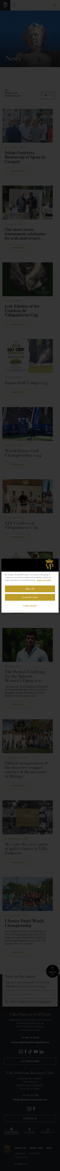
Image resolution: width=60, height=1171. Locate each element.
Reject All (30, 589)
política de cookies (44, 580)
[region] (29, 585)
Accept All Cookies (30, 597)
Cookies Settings (30, 605)
